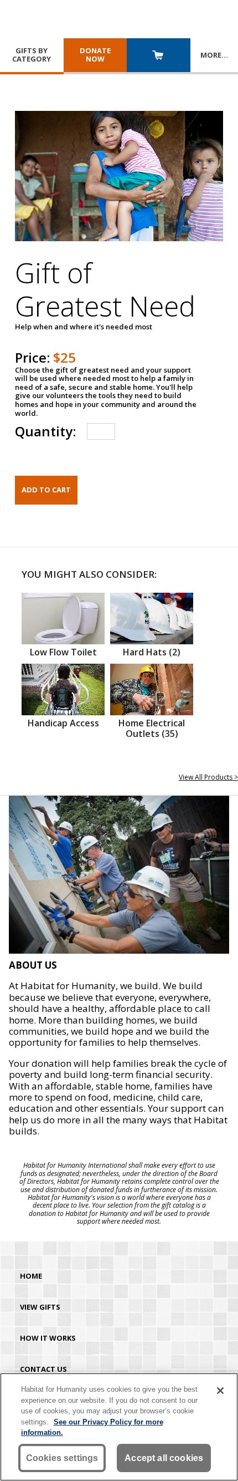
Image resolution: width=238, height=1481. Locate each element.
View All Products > (208, 777)
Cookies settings (62, 1458)
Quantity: (45, 431)
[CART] (158, 56)
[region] (119, 1427)
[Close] (220, 1390)
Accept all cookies (164, 1458)
